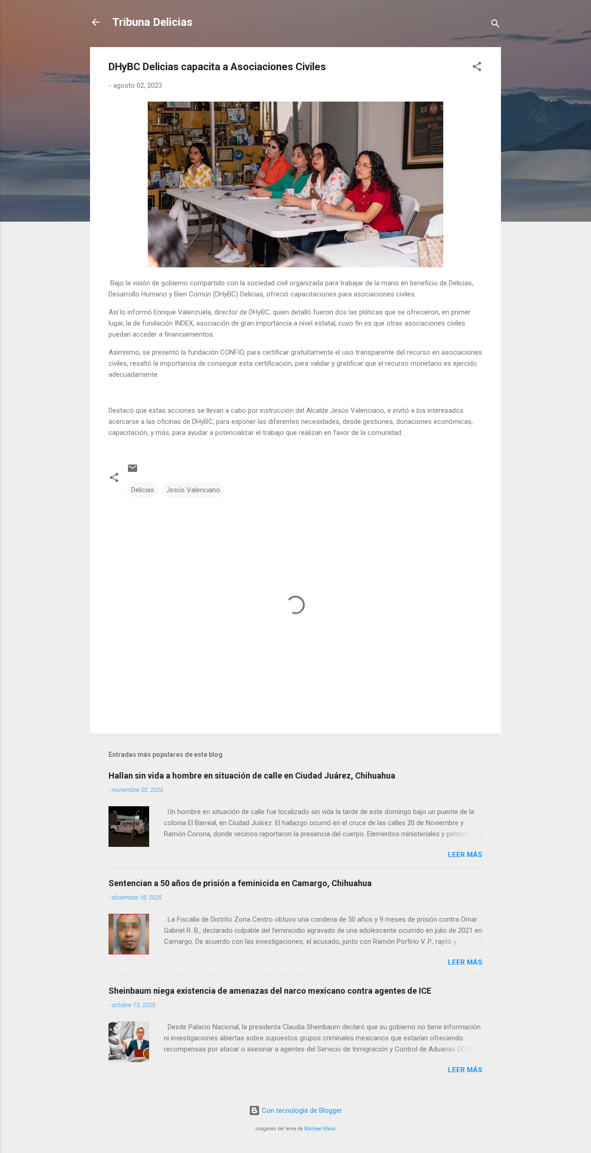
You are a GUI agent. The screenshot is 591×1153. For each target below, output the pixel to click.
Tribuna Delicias (152, 22)
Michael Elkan (320, 1129)
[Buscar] (495, 25)
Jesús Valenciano (193, 490)
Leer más (465, 855)
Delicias (142, 490)
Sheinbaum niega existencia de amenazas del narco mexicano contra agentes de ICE (270, 991)
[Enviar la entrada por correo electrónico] (132, 471)
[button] (476, 68)
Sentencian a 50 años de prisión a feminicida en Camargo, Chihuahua (240, 883)
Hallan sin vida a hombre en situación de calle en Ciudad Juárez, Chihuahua (252, 775)
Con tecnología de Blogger (301, 1110)
